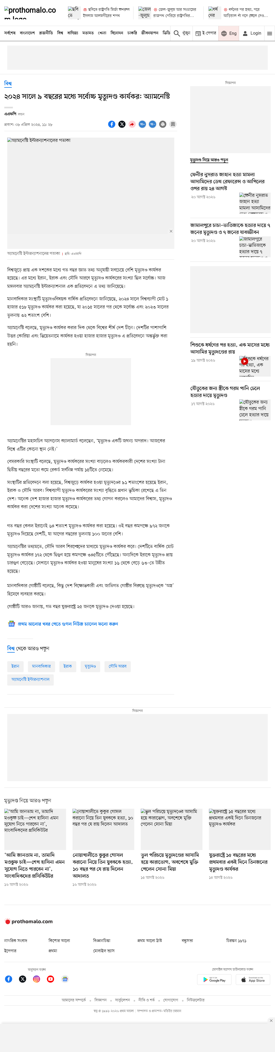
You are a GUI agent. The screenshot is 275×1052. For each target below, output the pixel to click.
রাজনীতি (46, 33)
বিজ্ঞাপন (101, 1000)
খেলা (102, 33)
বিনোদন (117, 33)
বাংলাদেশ (27, 33)
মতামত (88, 33)
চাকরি (132, 33)
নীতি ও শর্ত (147, 1000)
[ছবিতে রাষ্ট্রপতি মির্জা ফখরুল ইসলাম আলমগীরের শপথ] (74, 12)
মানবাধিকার (41, 667)
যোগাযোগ (170, 1000)
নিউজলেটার (196, 1000)
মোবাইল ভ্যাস (104, 951)
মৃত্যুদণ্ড (90, 667)
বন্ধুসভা (187, 941)
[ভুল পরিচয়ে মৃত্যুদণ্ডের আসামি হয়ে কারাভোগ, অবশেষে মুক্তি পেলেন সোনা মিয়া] (171, 829)
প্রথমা (53, 951)
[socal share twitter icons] (123, 127)
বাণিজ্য (72, 33)
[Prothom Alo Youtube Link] (53, 980)
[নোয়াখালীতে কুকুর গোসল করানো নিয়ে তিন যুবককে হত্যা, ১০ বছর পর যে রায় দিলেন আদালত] (103, 829)
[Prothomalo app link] (214, 980)
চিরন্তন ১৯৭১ (236, 941)
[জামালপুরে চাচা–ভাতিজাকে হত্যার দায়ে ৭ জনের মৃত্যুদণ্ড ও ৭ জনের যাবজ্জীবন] (255, 246)
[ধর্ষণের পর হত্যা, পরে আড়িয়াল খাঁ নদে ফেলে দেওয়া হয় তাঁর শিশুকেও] (214, 12)
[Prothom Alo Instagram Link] (39, 980)
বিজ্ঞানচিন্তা (101, 941)
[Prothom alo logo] (28, 923)
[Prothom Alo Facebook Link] (11, 980)
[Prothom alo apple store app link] (253, 980)
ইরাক (68, 667)
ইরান (15, 667)
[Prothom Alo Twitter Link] (25, 980)
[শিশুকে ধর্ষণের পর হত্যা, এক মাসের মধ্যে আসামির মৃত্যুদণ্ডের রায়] (255, 366)
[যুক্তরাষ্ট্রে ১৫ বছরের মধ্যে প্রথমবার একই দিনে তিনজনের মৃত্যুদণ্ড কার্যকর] (240, 829)
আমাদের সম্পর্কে (74, 1000)
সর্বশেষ (10, 33)
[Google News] (65, 980)
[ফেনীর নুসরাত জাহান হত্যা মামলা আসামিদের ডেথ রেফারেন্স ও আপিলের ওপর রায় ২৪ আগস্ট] (255, 203)
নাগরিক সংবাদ (15, 941)
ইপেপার (10, 951)
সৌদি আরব (117, 667)
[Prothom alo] (31, 12)
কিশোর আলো (59, 941)
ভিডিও (168, 33)
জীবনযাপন (149, 33)
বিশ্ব (60, 33)
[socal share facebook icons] (112, 127)
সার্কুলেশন (122, 1000)
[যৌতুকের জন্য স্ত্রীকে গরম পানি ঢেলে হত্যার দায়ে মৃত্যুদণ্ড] (255, 409)
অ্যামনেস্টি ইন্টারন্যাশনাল (30, 680)
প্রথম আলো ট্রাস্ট (150, 941)
